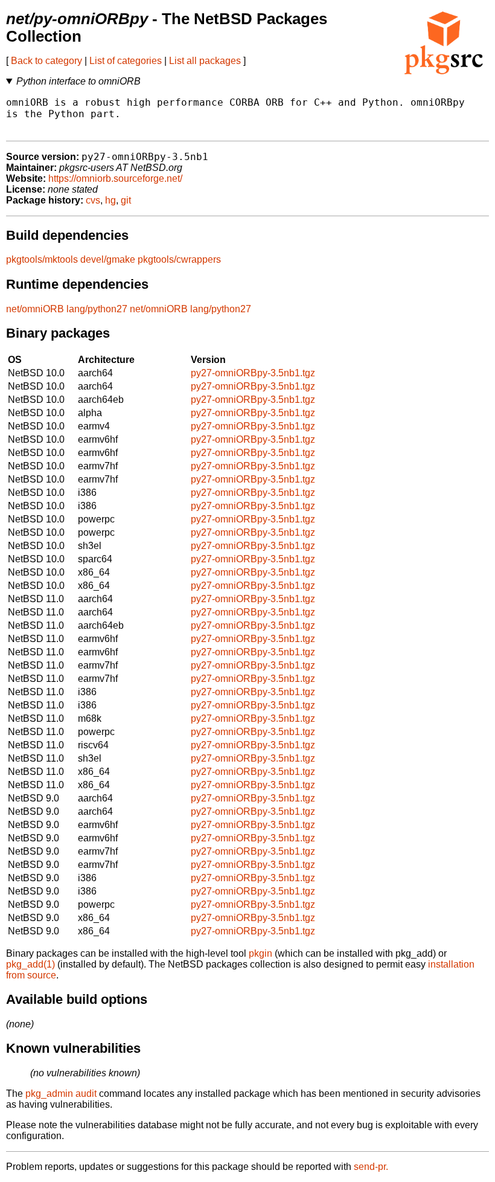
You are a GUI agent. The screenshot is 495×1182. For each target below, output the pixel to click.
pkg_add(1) (30, 964)
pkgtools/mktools (42, 259)
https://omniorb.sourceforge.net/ (115, 178)
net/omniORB (35, 309)
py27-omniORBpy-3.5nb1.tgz (253, 373)
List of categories (125, 61)
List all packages (205, 61)
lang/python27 (96, 309)
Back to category (46, 61)
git (126, 200)
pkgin (260, 953)
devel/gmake (107, 259)
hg (110, 200)
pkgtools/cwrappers (179, 259)
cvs (93, 200)
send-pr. (371, 1166)
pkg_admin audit (61, 1093)
